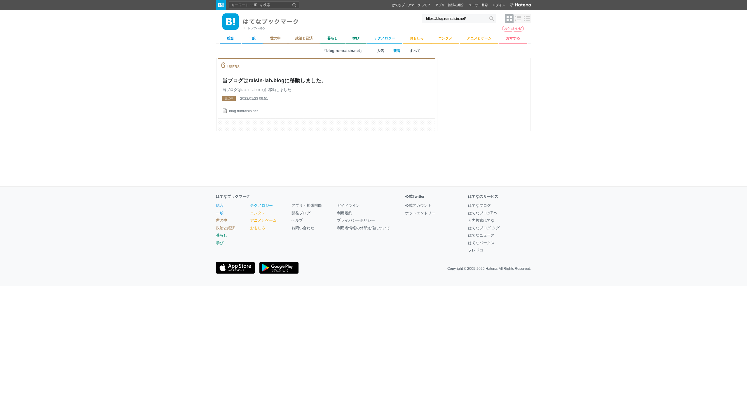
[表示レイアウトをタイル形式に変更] (509, 18)
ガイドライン (348, 205)
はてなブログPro (482, 213)
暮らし (221, 235)
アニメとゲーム (263, 220)
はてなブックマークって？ (411, 5)
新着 (396, 51)
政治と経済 (225, 228)
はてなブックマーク (233, 196)
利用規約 (344, 213)
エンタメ (257, 213)
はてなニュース (481, 235)
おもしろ (257, 228)
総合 (220, 205)
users (230, 65)
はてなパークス (481, 243)
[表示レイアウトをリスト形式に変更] (518, 18)
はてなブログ (479, 205)
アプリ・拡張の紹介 (449, 5)
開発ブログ (301, 213)
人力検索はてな (481, 220)
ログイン (499, 5)
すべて (415, 51)
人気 (380, 51)
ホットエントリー (420, 213)
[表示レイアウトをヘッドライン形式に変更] (526, 18)
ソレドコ (475, 250)
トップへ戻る (256, 28)
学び (220, 243)
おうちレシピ (513, 28)
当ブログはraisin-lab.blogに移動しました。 (274, 80)
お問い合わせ (303, 228)
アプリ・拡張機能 (307, 205)
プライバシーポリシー (356, 220)
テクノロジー (261, 205)
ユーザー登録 (478, 5)
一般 (220, 213)
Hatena (491, 269)
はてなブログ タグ (484, 228)
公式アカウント (418, 205)
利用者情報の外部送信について (363, 228)
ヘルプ (297, 220)
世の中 (229, 98)
